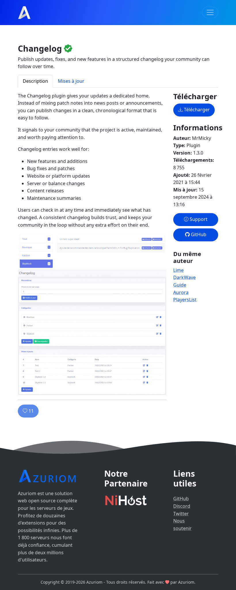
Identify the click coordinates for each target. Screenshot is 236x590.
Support (198, 219)
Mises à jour (71, 81)
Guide (179, 285)
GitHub (198, 234)
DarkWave (184, 277)
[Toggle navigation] (210, 12)
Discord (181, 506)
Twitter (181, 513)
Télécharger (196, 109)
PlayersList (185, 299)
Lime (178, 270)
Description (35, 81)
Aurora (181, 292)
